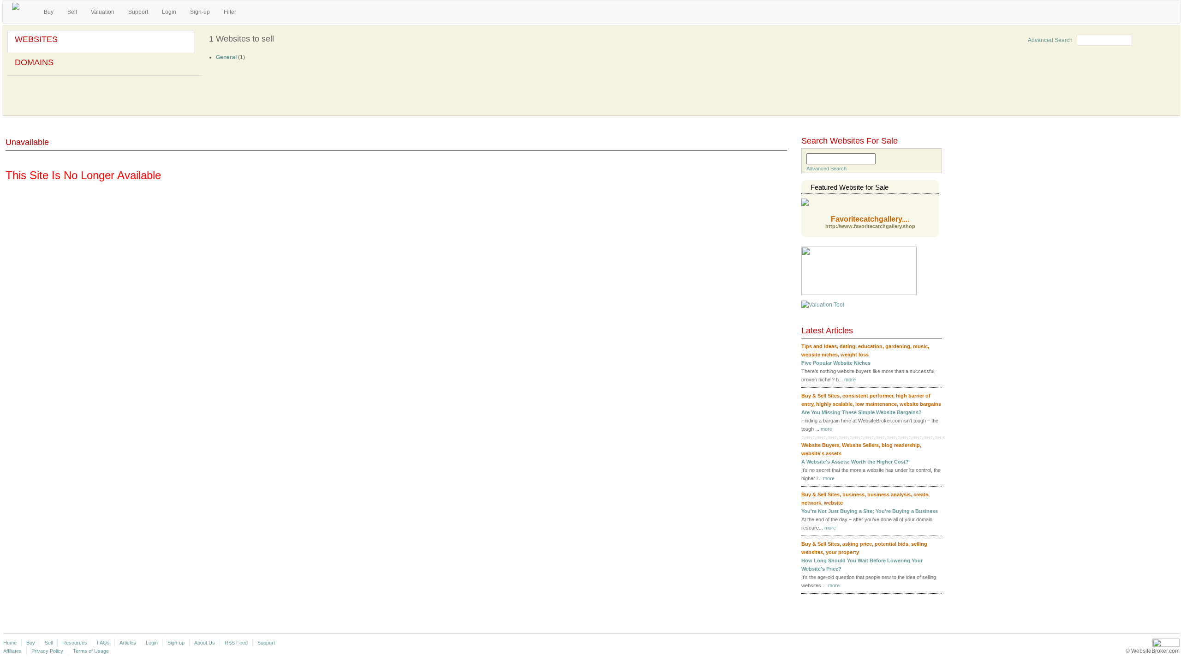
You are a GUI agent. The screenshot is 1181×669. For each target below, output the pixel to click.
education (870, 346)
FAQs (103, 642)
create (920, 494)
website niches (819, 354)
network (811, 503)
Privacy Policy (47, 651)
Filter (230, 12)
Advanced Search (1050, 40)
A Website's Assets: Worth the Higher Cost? (855, 461)
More (926, 602)
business (853, 494)
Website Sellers (860, 445)
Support (138, 12)
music (920, 346)
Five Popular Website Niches (836, 363)
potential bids (891, 544)
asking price (857, 544)
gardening (897, 346)
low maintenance (876, 404)
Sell (72, 12)
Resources (74, 642)
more (850, 379)
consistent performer (867, 395)
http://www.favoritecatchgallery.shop (870, 226)
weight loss (855, 354)
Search (1151, 39)
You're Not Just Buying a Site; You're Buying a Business (869, 511)
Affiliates (12, 651)
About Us (204, 642)
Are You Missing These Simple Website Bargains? (861, 412)
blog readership (901, 445)
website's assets (821, 453)
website (833, 503)
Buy (49, 12)
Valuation (102, 12)
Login (169, 12)
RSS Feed (236, 642)
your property (842, 552)
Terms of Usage (91, 651)
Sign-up (200, 12)
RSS (939, 331)
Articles (127, 642)
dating (847, 346)
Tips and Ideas (819, 346)
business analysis (889, 494)
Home (10, 642)
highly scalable (834, 404)
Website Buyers (820, 445)
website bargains (920, 404)
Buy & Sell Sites (820, 395)
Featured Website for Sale (850, 187)
